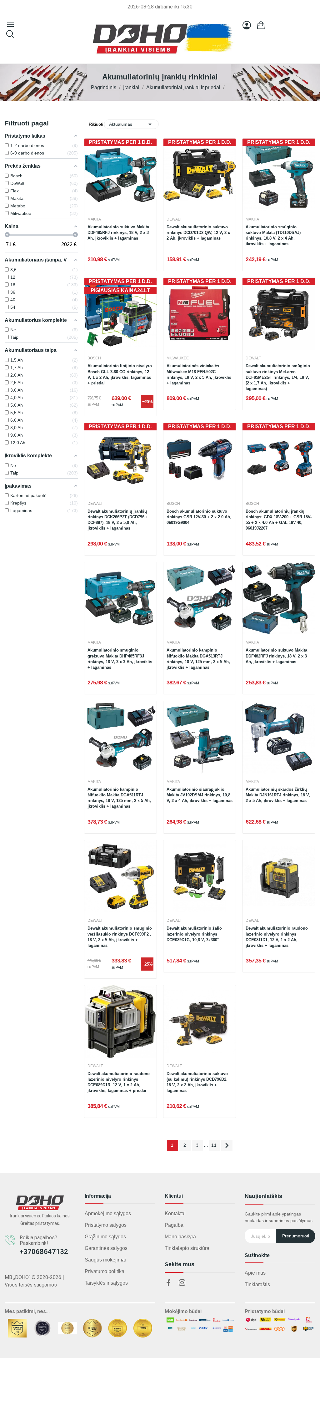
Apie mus (255, 1273)
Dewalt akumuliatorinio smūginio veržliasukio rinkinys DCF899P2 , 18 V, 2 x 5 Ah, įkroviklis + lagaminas (120, 937)
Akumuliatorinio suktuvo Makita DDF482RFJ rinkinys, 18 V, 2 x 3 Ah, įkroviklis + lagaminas (276, 656)
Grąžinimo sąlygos (105, 1236)
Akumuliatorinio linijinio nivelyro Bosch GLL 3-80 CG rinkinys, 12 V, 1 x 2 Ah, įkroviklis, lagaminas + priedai (120, 374)
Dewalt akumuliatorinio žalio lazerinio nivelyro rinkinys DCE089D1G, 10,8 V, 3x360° (194, 934)
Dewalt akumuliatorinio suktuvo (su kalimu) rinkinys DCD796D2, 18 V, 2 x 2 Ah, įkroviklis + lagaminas (197, 1082)
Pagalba (174, 1225)
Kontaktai (175, 1213)
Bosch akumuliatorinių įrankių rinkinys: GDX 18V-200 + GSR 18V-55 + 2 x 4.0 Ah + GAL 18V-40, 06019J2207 (279, 520)
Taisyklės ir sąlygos (106, 1283)
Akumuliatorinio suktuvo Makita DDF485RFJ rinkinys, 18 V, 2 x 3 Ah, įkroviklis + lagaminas (118, 233)
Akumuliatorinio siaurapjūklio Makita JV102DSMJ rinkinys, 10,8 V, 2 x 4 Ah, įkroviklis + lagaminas (199, 795)
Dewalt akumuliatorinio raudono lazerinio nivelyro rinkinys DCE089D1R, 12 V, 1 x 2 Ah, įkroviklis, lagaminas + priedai (119, 1082)
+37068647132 (44, 1252)
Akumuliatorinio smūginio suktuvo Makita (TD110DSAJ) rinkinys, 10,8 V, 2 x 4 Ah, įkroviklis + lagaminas (273, 235)
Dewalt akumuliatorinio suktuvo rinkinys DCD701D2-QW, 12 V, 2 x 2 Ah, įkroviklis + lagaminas (198, 233)
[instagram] (182, 1283)
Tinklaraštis (257, 1284)
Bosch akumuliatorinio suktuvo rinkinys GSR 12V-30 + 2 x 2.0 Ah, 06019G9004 (199, 517)
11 (214, 1145)
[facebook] (168, 1283)
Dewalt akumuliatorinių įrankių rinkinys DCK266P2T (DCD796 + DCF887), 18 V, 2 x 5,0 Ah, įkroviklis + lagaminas (118, 520)
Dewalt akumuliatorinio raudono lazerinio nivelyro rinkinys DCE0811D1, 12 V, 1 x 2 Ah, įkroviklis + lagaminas (277, 937)
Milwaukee (178, 358)
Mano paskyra (180, 1236)
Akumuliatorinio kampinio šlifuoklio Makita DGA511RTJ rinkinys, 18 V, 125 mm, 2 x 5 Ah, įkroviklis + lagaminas (119, 798)
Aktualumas (131, 124)
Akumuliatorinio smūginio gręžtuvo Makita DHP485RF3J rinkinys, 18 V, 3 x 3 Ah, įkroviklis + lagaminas (120, 659)
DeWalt (174, 219)
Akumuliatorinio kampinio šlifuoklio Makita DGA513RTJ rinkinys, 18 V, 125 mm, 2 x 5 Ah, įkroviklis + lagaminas (198, 659)
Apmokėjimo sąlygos (108, 1213)
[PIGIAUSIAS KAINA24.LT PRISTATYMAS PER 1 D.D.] (120, 313)
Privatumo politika (104, 1271)
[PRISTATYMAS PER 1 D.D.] (120, 174)
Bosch (94, 358)
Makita (94, 219)
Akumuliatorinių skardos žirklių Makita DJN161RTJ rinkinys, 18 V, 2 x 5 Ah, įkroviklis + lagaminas (278, 795)
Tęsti (227, 1145)
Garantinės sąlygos (106, 1248)
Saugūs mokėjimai (105, 1259)
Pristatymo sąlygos (106, 1225)
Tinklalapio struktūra (187, 1248)
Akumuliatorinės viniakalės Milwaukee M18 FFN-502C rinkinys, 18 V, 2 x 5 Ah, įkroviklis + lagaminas (199, 374)
